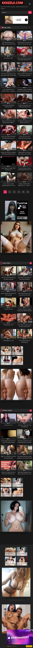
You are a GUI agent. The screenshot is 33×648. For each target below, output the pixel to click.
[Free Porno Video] (13, 3)
